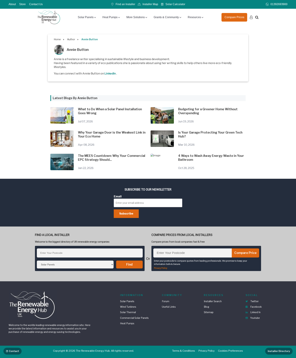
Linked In (255, 312)
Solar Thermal (128, 312)
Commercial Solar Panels (134, 317)
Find (129, 264)
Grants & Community (166, 17)
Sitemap (208, 312)
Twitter (254, 301)
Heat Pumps (110, 17)
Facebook (256, 306)
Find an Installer (125, 4)
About (12, 4)
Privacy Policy (160, 268)
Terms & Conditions (183, 350)
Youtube (255, 317)
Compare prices (234, 17)
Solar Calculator (175, 4)
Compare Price (245, 253)
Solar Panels (86, 17)
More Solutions (135, 17)
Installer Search (213, 301)
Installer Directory (279, 351)
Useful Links (169, 306)
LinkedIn (110, 73)
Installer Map (150, 4)
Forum (165, 301)
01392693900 (278, 4)
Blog (206, 306)
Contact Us (36, 4)
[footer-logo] (33, 304)
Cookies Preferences (230, 350)
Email (118, 196)
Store (22, 4)
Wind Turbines (128, 306)
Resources (194, 17)
